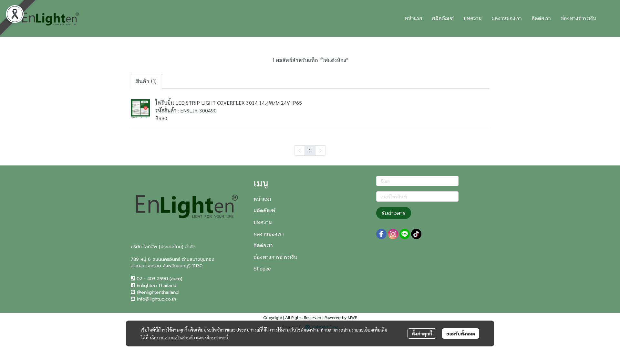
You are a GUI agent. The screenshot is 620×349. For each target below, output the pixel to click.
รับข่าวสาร (394, 213)
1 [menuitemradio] (310, 150)
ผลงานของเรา (268, 234)
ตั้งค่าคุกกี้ (422, 333)
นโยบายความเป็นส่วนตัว (172, 337)
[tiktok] (416, 234)
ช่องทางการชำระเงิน (275, 257)
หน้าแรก (262, 199)
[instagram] (393, 234)
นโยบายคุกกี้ (216, 337)
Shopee (262, 269)
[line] (404, 234)
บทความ (262, 222)
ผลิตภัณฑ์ (264, 210)
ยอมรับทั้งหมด (460, 333)
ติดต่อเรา (263, 245)
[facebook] (381, 234)
